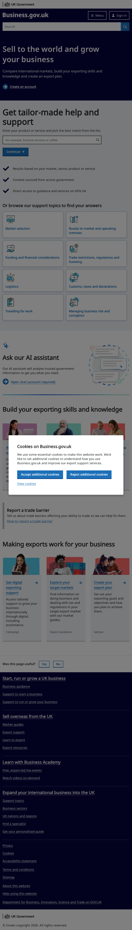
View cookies (26, 484)
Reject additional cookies (89, 474)
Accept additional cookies (40, 474)
